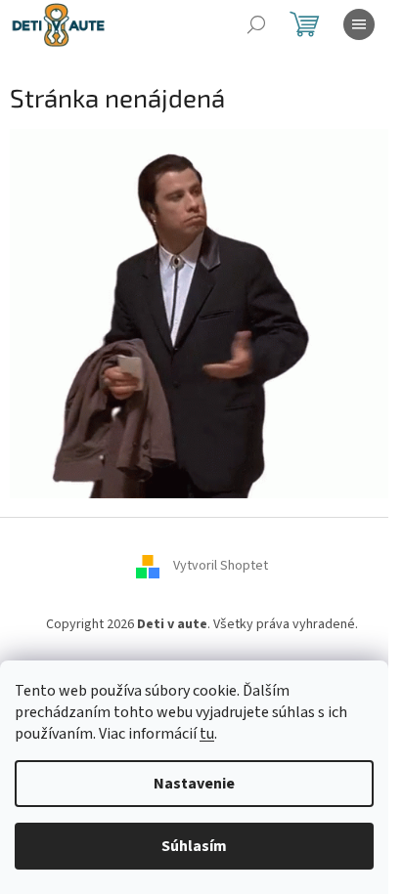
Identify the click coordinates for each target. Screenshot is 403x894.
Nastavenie (194, 783)
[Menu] (359, 24)
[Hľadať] (256, 24)
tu (207, 734)
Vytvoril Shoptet (220, 566)
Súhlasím (194, 846)
